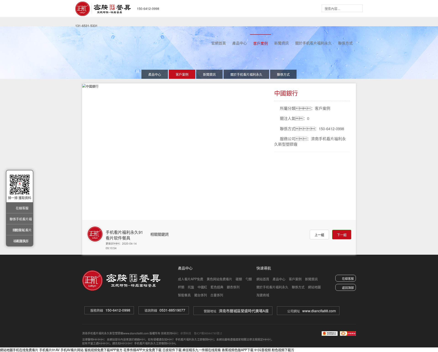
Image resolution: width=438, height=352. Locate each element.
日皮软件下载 (172, 349)
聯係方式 (345, 43)
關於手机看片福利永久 (313, 43)
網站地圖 (314, 287)
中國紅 (202, 287)
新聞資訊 (281, 43)
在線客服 (348, 278)
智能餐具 (184, 295)
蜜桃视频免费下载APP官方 (103, 349)
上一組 (319, 234)
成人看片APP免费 (190, 279)
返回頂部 (348, 287)
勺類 (248, 279)
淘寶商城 (262, 295)
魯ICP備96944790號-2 (207, 333)
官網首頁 (218, 43)
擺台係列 (200, 295)
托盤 (191, 287)
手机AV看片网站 (71, 349)
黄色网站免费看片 (219, 279)
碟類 (239, 279)
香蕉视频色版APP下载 (237, 349)
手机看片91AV (49, 349)
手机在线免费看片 (25, 349)
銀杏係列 (233, 287)
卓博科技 (185, 333)
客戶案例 (260, 43)
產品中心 (239, 43)
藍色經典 (217, 287)
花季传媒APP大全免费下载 (142, 349)
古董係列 (216, 295)
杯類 (181, 287)
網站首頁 (262, 279)
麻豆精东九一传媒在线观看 (201, 349)
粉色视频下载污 (283, 349)
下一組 (342, 234)
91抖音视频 (262, 349)
